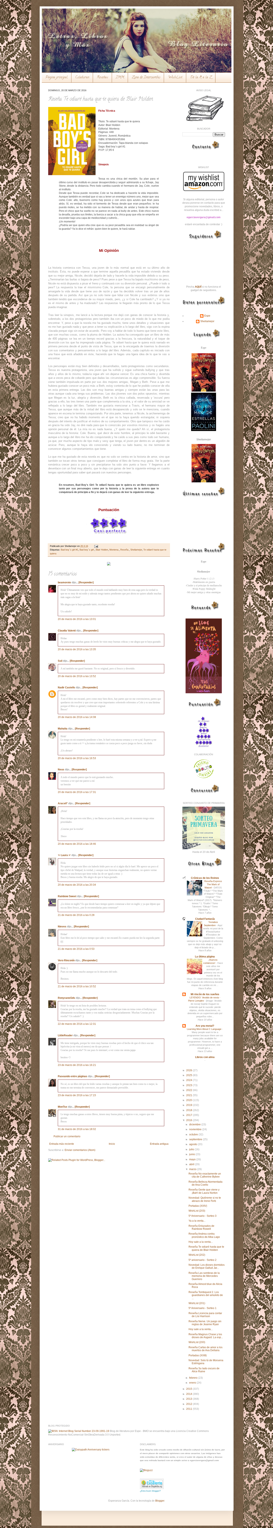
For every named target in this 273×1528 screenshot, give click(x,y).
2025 (189, 1075)
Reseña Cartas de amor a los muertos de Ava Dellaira (205, 1349)
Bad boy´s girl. (87, 549)
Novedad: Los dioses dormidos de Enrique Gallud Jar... (207, 1266)
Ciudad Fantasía (205, 918)
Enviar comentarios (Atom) (80, 1150)
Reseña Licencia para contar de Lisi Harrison (205, 1315)
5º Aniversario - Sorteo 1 (202, 1308)
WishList (175, 77)
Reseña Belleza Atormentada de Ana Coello (205, 1183)
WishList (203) (197, 1210)
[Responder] (86, 582)
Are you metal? (205, 1025)
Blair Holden (102, 549)
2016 (189, 1120)
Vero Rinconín (66, 960)
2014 (189, 1393)
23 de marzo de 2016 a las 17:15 (77, 1095)
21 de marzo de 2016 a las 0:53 (76, 948)
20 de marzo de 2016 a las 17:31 (77, 792)
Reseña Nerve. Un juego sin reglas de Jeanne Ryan (205, 1323)
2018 (189, 1110)
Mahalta (62, 728)
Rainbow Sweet (67, 896)
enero (193, 1382)
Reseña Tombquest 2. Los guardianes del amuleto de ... (206, 1295)
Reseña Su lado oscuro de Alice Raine (204, 1370)
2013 (189, 1398)
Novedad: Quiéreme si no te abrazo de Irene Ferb (205, 1199)
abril (192, 1164)
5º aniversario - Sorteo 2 (202, 1259)
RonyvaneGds (66, 997)
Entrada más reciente (61, 1143)
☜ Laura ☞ (64, 855)
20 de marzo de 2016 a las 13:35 (77, 649)
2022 (189, 1090)
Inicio (112, 1143)
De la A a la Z (201, 77)
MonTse (62, 1106)
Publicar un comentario (67, 1136)
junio (192, 1154)
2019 (189, 1105)
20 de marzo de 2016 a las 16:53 (77, 758)
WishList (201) (197, 1303)
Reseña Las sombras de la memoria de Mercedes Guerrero (204, 1276)
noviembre (195, 1129)
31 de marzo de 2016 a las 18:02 (77, 1129)
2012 (189, 1404)
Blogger (159, 1500)
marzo (193, 1169)
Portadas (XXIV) (198, 1205)
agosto (193, 1144)
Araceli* (63, 803)
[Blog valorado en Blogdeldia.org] (152, 1484)
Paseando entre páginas (72, 1076)
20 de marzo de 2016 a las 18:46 (77, 843)
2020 (189, 1100)
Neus (61, 769)
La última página (205, 956)
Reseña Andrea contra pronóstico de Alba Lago (204, 1235)
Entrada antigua (159, 1143)
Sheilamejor (136, 549)
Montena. (114, 549)
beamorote (64, 582)
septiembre (196, 1139)
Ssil (60, 660)
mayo (192, 1159)
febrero (193, 1377)
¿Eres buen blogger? (150, 1491)
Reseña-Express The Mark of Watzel (213, 884)
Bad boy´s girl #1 (69, 549)
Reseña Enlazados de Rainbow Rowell (201, 1227)
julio (192, 1149)
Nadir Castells (66, 687)
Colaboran (82, 77)
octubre (194, 1134)
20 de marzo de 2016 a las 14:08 (77, 717)
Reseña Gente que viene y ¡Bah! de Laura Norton (204, 1191)
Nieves (62, 926)
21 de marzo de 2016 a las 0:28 (76, 915)
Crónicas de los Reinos (205, 877)
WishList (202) (197, 1254)
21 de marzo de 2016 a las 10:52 (77, 986)
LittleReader (65, 1035)
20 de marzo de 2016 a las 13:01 (77, 619)
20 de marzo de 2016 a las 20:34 (77, 884)
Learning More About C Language (204, 1029)
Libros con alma (205, 1057)
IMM (120, 77)
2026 (189, 1070)
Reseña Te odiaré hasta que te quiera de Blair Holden (206, 1248)
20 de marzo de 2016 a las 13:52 (77, 676)
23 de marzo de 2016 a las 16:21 (77, 1065)
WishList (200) (197, 1342)
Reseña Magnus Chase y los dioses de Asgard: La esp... (206, 1336)
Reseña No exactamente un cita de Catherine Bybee (205, 1175)
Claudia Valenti (67, 630)
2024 (189, 1080)
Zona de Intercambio (146, 77)
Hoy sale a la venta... (201, 1241)
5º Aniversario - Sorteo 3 (202, 1215)
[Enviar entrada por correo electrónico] (95, 546)
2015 (189, 1388)
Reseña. (124, 549)
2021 (189, 1095)
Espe (207, 315)
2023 (189, 1085)
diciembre (195, 1124)
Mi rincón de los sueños (205, 994)
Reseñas (102, 77)
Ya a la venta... (197, 1220)
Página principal (56, 77)
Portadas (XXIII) (198, 1355)
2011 (189, 1408)
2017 (189, 1115)
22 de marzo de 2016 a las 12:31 (77, 1023)
